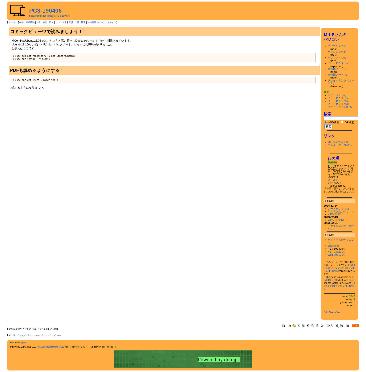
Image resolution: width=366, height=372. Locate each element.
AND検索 (333, 122)
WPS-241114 (335, 214)
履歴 (45, 22)
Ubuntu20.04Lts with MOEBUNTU (339, 286)
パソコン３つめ (337, 51)
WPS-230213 (336, 220)
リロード (59, 22)
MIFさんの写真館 (338, 142)
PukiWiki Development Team (50, 347)
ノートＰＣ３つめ (338, 101)
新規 (70, 22)
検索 (83, 22)
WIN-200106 (336, 254)
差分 (38, 22)
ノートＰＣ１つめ (338, 98)
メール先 (333, 180)
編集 (21, 22)
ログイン (111, 22)
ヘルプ (101, 22)
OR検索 (349, 122)
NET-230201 (336, 251)
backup (333, 245)
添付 (51, 22)
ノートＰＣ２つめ (338, 63)
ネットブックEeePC (340, 106)
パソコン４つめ (337, 57)
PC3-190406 (45, 10)
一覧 (77, 22)
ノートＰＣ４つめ (338, 104)
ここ (26, 48)
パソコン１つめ (337, 95)
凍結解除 (30, 22)
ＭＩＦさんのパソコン (341, 211)
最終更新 (91, 22)
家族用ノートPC (337, 69)
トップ (11, 22)
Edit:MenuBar (332, 312)
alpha (23, 342)
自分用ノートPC (337, 74)
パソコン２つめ (337, 46)
